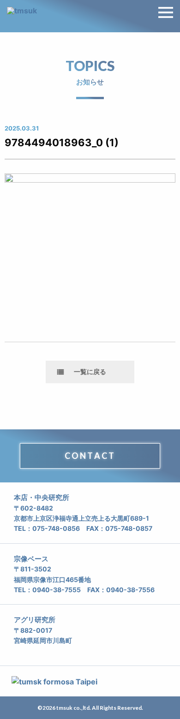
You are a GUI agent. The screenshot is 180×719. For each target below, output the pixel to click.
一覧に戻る (90, 371)
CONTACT (90, 456)
